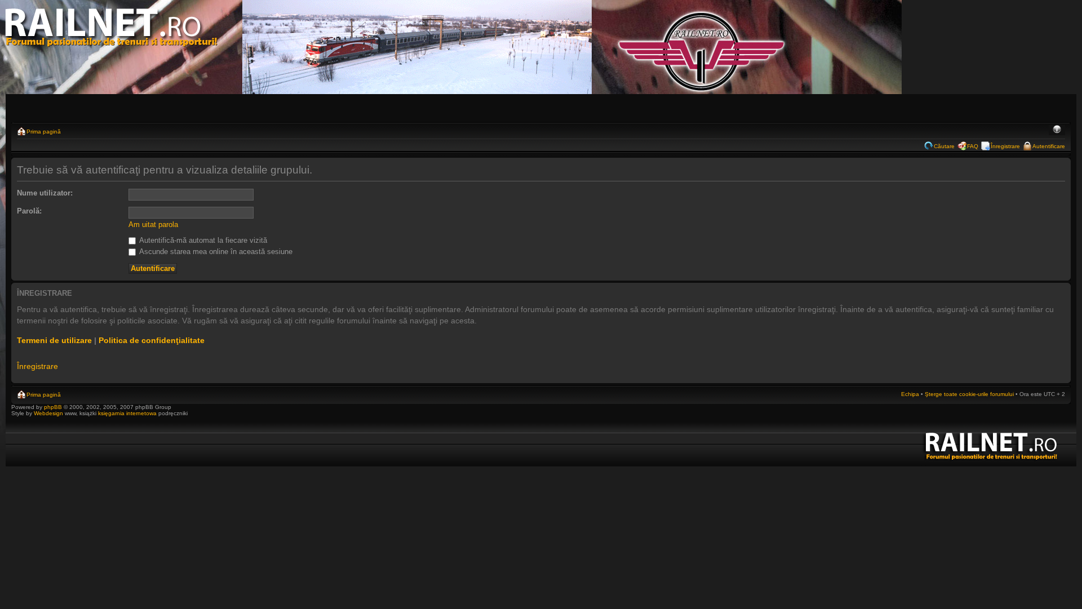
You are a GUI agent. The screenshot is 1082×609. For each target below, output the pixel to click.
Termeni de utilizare (54, 340)
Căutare (944, 146)
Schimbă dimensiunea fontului (1057, 130)
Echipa (910, 394)
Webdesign (49, 413)
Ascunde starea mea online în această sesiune (215, 251)
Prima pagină (43, 131)
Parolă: (29, 211)
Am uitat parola (153, 224)
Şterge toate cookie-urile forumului (969, 394)
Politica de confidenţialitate (152, 340)
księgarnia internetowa (127, 413)
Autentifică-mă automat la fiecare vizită (202, 240)
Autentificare (1048, 146)
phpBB (53, 407)
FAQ (972, 146)
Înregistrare (1005, 146)
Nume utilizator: (45, 193)
